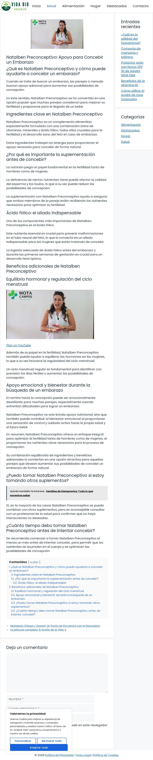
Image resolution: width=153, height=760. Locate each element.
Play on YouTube (18, 345)
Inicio (36, 6)
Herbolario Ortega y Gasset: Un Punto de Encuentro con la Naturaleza (55, 626)
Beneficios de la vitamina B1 (133, 83)
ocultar (34, 562)
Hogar (96, 6)
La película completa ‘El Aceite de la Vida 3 (38, 630)
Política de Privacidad (59, 755)
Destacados (117, 6)
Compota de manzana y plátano (131, 52)
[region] (39, 731)
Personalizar (23, 741)
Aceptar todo (39, 747)
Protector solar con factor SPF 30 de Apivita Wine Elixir (132, 68)
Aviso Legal (83, 755)
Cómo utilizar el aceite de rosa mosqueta (132, 95)
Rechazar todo (52, 741)
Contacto (141, 6)
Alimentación (73, 6)
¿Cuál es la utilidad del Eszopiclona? (130, 38)
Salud (51, 6)
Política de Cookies (106, 755)
